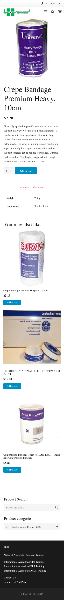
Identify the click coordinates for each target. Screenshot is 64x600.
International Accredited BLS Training (24, 566)
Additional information (32, 187)
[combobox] (32, 526)
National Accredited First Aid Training (24, 554)
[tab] (32, 187)
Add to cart (25, 171)
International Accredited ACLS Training (25, 570)
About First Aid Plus (15, 582)
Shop (6, 546)
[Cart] (59, 12)
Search (56, 507)
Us (10, 577)
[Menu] (45, 12)
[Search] (52, 12)
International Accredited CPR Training (24, 561)
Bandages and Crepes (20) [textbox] (23, 526)
